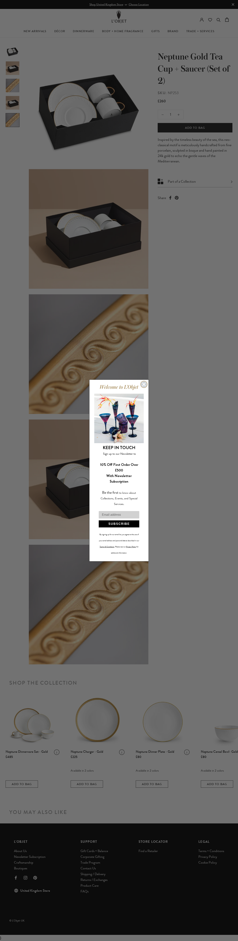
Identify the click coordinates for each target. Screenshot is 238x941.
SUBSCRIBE (119, 523)
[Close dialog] (144, 384)
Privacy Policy (131, 546)
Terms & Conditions (107, 546)
